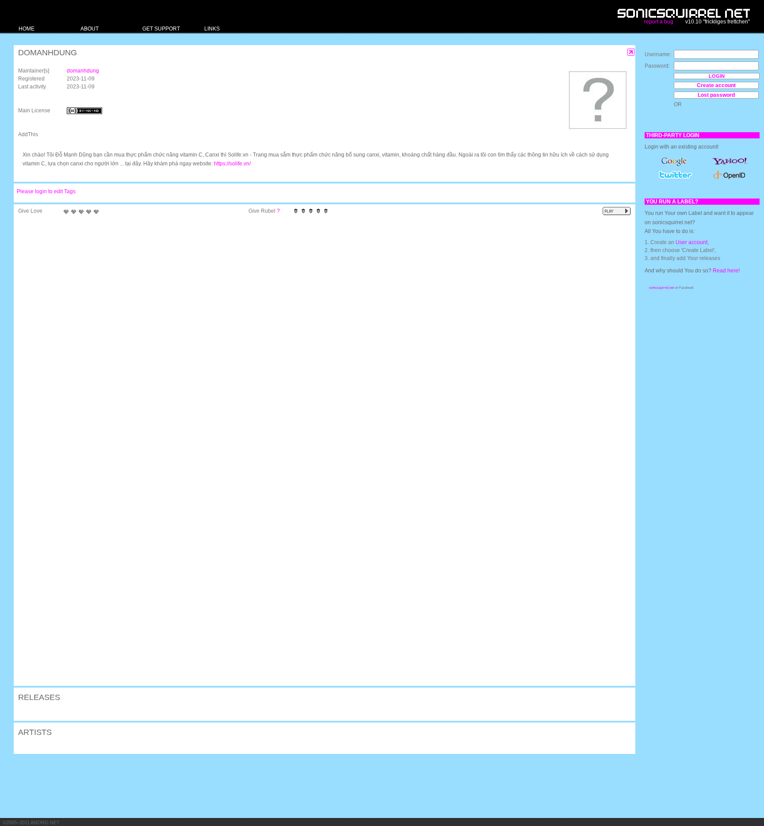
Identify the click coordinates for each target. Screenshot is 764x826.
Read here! (726, 271)
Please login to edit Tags (46, 191)
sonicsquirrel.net (661, 288)
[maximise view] (631, 52)
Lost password (716, 95)
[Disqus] (320, 333)
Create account (716, 85)
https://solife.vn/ (232, 164)
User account (691, 242)
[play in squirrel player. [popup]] (617, 211)
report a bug (658, 22)
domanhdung (83, 71)
